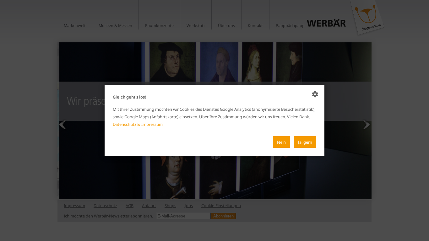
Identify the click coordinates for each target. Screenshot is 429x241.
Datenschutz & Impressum (138, 124)
